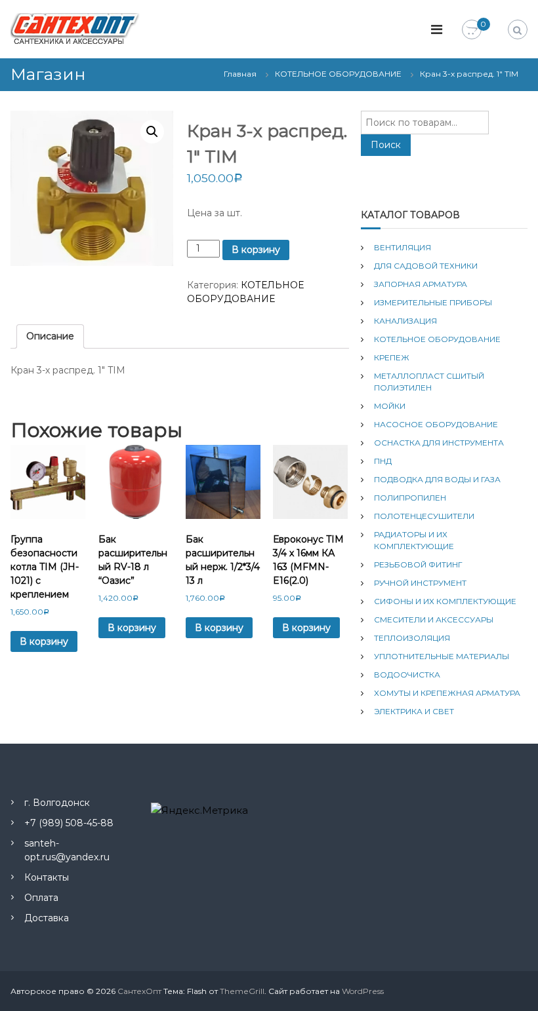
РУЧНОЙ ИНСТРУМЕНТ (420, 583)
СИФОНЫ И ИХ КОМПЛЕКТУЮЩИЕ (445, 601)
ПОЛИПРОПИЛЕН (410, 498)
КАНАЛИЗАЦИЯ (405, 321)
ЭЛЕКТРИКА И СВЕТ (414, 711)
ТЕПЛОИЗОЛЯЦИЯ (412, 638)
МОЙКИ (389, 406)
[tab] (50, 336)
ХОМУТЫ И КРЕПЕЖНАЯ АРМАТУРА (447, 693)
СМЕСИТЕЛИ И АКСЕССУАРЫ (433, 619)
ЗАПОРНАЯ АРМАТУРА (420, 284)
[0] (472, 30)
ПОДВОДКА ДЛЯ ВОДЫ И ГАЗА (437, 479)
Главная (240, 74)
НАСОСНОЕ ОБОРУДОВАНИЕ (436, 424)
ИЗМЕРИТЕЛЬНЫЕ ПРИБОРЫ (433, 302)
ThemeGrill (242, 991)
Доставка (46, 918)
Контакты (46, 877)
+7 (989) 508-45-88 (69, 823)
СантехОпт (139, 991)
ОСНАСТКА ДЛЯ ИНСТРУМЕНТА (439, 443)
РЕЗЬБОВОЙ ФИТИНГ (418, 564)
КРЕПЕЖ (391, 357)
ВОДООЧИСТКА (407, 674)
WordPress (363, 991)
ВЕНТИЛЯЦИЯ (402, 247)
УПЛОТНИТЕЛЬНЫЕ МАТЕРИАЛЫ (441, 656)
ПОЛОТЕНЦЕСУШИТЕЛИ (424, 516)
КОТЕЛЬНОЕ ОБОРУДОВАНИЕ (338, 74)
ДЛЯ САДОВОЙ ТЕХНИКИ (426, 266)
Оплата (41, 898)
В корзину (256, 250)
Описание (50, 336)
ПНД (383, 461)
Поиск (386, 145)
